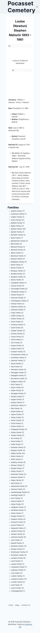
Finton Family (16, 426)
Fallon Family (16, 420)
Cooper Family (16, 331)
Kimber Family (16, 549)
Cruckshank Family (18, 355)
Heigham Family (17, 507)
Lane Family (15, 561)
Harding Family (17, 495)
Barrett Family (16, 232)
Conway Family (17, 325)
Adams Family (16, 211)
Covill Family (16, 340)
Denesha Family (17, 369)
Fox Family (15, 438)
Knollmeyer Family (18, 552)
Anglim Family (16, 217)
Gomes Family (16, 465)
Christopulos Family (18, 301)
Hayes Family (16, 501)
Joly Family (15, 540)
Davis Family (16, 364)
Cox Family (15, 343)
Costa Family (16, 337)
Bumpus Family (17, 271)
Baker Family (16, 226)
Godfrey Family (17, 462)
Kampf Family (16, 543)
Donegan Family (17, 393)
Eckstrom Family (17, 405)
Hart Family (15, 498)
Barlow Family (16, 229)
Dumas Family (16, 402)
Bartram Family (17, 235)
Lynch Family (16, 588)
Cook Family (15, 328)
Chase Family (16, 295)
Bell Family (15, 244)
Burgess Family (17, 277)
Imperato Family (17, 528)
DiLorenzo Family (17, 378)
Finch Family (16, 423)
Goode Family (16, 468)
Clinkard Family (17, 310)
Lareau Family (16, 564)
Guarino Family (17, 477)
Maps (17, 605)
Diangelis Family (17, 375)
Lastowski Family (17, 567)
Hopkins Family (17, 519)
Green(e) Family (17, 474)
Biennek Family (17, 250)
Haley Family (16, 480)
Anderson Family (17, 214)
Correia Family (16, 334)
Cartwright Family (18, 289)
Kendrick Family (17, 546)
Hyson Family (16, 525)
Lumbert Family (17, 579)
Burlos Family (16, 280)
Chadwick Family (17, 292)
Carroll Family (16, 286)
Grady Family (16, 471)
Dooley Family (16, 396)
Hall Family (15, 483)
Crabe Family (16, 349)
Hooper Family (16, 516)
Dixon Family (16, 387)
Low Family (15, 573)
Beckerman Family (18, 241)
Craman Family (17, 352)
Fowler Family (16, 435)
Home (11, 605)
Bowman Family (17, 256)
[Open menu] (37, 6)
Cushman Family (17, 358)
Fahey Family (16, 417)
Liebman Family (17, 570)
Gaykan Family (16, 450)
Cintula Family (16, 304)
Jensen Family (16, 534)
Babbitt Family (16, 223)
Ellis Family (15, 408)
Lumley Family (16, 582)
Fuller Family (16, 444)
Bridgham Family (17, 262)
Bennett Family (17, 247)
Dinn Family (15, 384)
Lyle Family (15, 585)
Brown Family (16, 268)
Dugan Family (16, 399)
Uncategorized (16, 591)
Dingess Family (17, 382)
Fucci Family (15, 441)
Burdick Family (16, 274)
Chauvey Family (17, 298)
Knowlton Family (17, 555)
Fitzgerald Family (17, 429)
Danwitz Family (17, 360)
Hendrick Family (17, 510)
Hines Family (16, 513)
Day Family (15, 367)
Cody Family (16, 313)
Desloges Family (17, 373)
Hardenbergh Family (19, 492)
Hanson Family (17, 489)
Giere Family (16, 456)
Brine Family (15, 265)
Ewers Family (16, 414)
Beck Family (15, 238)
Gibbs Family (16, 453)
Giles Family (15, 459)
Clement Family (17, 307)
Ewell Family (16, 411)
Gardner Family (17, 447)
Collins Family (16, 319)
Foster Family (16, 432)
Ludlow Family (16, 576)
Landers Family (17, 558)
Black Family (16, 253)
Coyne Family (16, 346)
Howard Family (17, 522)
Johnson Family (17, 537)
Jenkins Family (16, 531)
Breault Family (16, 259)
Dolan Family (16, 390)
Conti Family (16, 322)
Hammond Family (18, 486)
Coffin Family (16, 316)
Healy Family (16, 504)
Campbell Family (17, 283)
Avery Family (16, 220)
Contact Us (25, 605)
